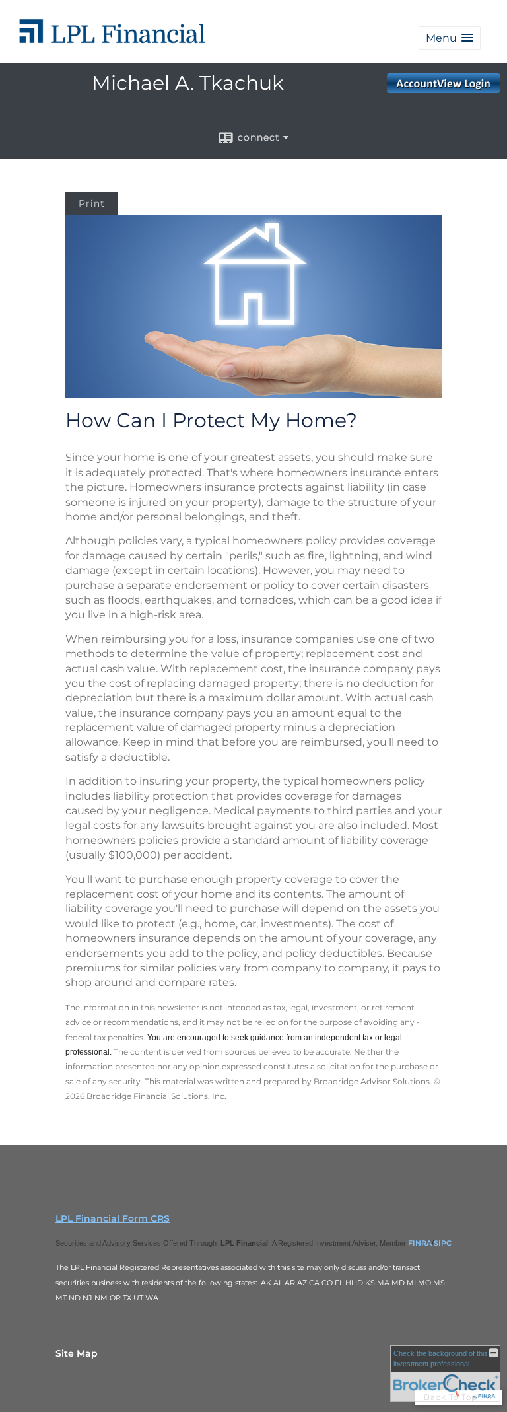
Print (92, 203)
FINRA (420, 1243)
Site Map (76, 1353)
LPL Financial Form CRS (112, 1218)
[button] (450, 38)
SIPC (443, 1243)
